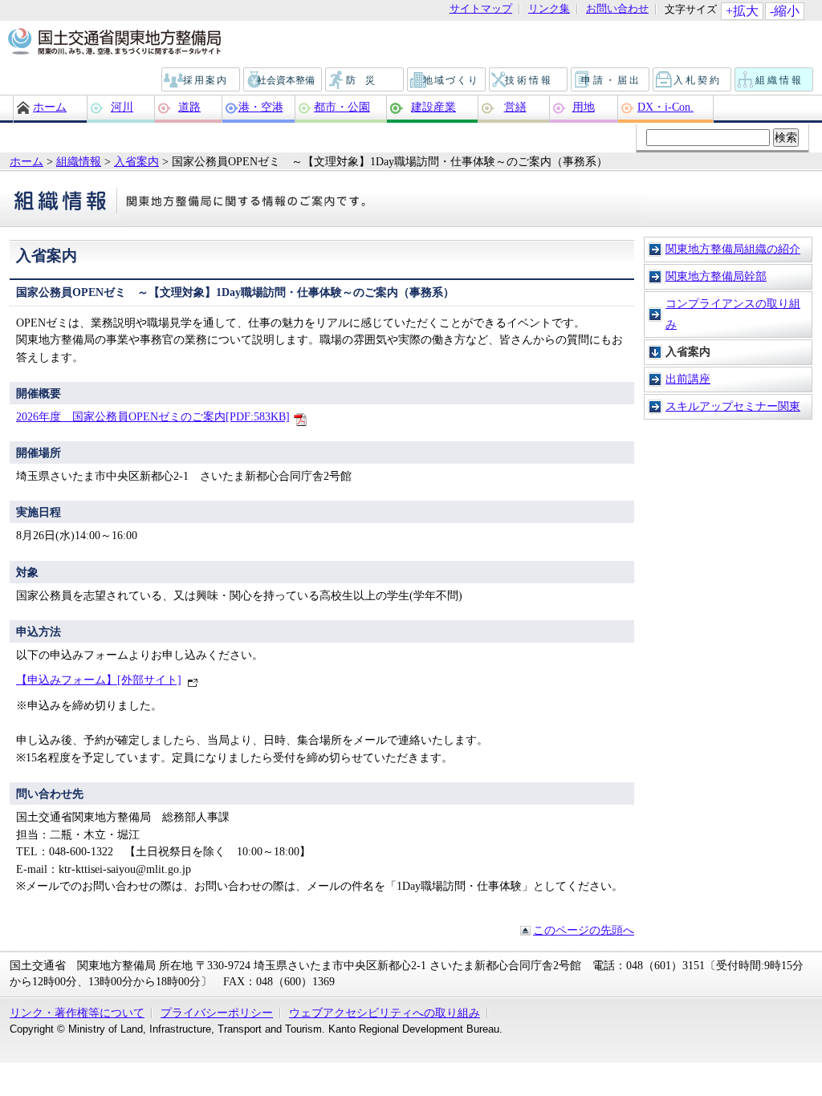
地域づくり (447, 80)
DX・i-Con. (665, 106)
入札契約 (693, 80)
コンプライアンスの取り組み (732, 314)
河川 (122, 106)
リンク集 (549, 9)
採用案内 (201, 80)
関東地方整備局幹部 (716, 276)
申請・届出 (611, 80)
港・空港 (260, 106)
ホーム (50, 106)
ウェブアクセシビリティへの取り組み (384, 1012)
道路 (189, 106)
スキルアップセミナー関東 (732, 406)
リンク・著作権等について (77, 1012)
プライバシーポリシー (217, 1012)
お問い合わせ (617, 9)
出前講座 (687, 378)
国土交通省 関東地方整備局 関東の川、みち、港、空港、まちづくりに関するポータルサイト (114, 42)
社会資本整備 (283, 80)
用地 (583, 106)
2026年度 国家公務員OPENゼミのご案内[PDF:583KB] (153, 416)
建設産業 (433, 106)
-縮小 (785, 11)
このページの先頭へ (583, 929)
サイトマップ (481, 9)
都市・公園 (342, 106)
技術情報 (529, 80)
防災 (365, 80)
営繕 (515, 106)
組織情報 (775, 80)
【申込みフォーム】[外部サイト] (98, 679)
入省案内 (136, 161)
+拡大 (742, 11)
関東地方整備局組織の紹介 (732, 248)
